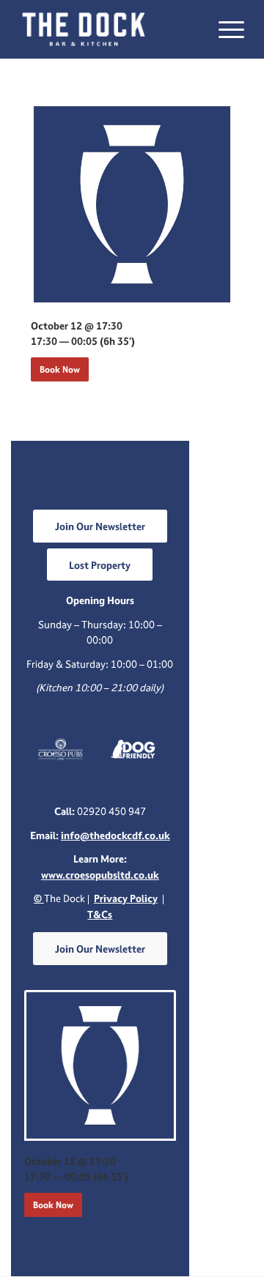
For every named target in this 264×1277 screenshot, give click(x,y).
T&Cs (99, 914)
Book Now (60, 369)
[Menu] (224, 29)
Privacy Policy (126, 898)
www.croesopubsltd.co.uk (100, 874)
